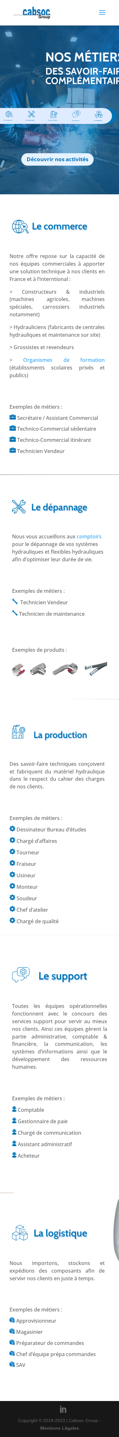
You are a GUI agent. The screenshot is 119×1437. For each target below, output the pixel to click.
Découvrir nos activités (57, 159)
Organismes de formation (64, 359)
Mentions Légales (59, 1428)
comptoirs (89, 536)
